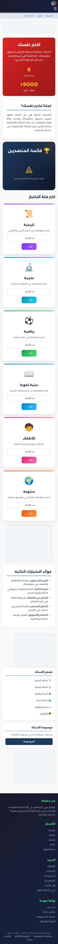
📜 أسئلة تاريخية (43, 680)
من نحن (51, 907)
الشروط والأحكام (47, 921)
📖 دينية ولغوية (43, 707)
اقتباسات (50, 871)
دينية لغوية (49, 849)
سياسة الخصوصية (46, 916)
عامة (52, 844)
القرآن (39, 15)
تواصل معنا (49, 912)
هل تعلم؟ (50, 885)
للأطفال (51, 866)
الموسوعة (29, 741)
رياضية (52, 840)
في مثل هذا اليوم (46, 890)
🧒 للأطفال (45, 713)
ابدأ (31, 246)
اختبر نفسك (49, 876)
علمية (52, 835)
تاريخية (51, 830)
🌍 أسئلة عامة (43, 700)
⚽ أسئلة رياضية (43, 693)
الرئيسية (49, 15)
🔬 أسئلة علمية (43, 687)
